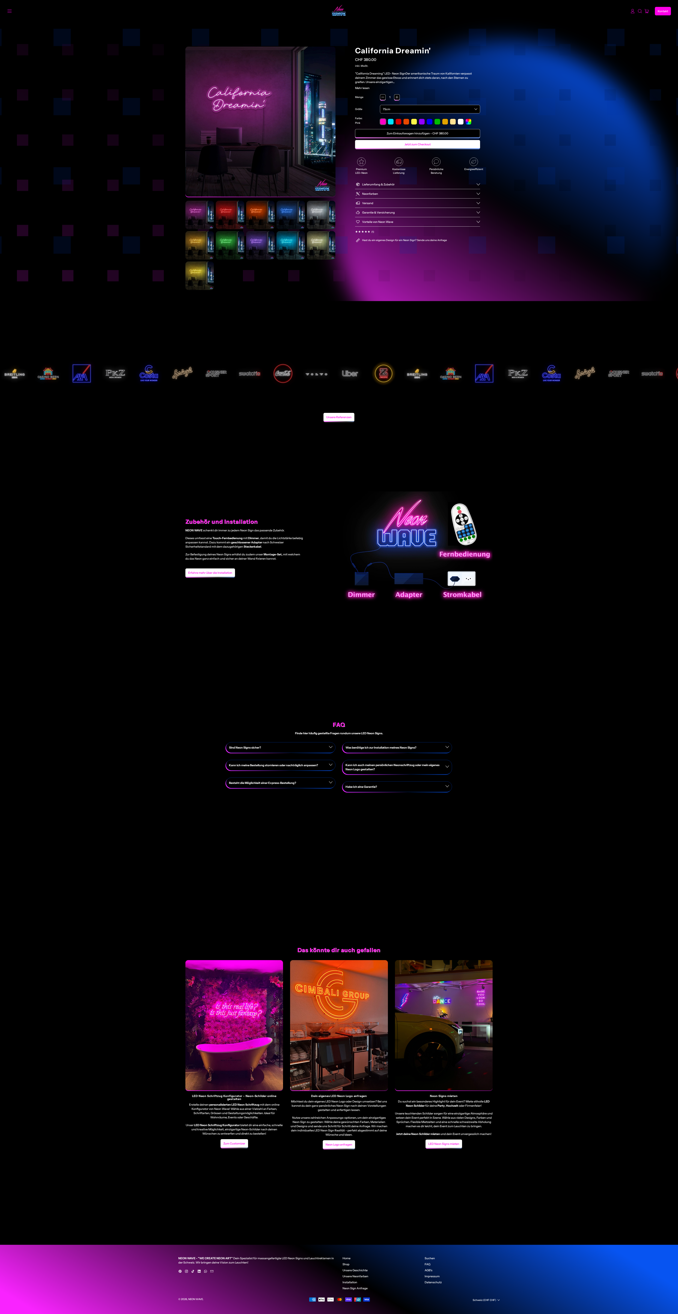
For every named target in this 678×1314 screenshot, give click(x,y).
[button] (639, 11)
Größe (358, 109)
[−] (383, 97)
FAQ (427, 1264)
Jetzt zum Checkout (418, 144)
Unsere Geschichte (355, 1270)
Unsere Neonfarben (355, 1276)
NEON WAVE (195, 1299)
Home (346, 1258)
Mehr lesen (362, 88)
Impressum (432, 1276)
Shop (346, 1264)
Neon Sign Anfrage (355, 1288)
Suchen (430, 1258)
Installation (350, 1282)
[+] (397, 97)
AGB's (428, 1270)
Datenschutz (433, 1282)
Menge (359, 97)
